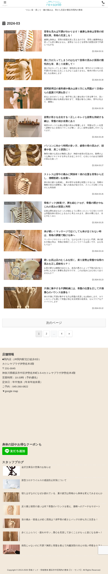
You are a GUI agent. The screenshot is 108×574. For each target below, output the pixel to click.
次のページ (54, 323)
